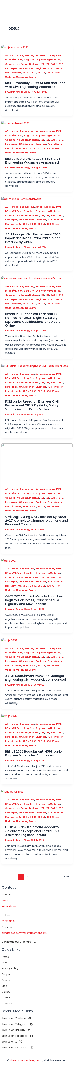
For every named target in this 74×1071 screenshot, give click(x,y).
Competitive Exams (16, 64)
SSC (34, 72)
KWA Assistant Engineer (32, 68)
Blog (26, 59)
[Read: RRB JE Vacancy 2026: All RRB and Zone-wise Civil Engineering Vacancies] (14, 47)
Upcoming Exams (26, 76)
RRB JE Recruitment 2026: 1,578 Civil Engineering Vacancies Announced (32, 160)
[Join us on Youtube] (16, 1018)
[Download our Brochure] (19, 942)
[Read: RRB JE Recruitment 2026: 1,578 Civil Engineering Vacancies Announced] (15, 123)
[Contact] (7, 1004)
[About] (5, 963)
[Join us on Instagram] (18, 1047)
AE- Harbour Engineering (19, 55)
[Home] (5, 957)
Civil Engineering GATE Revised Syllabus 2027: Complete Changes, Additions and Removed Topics (36, 521)
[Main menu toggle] (66, 7)
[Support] (7, 974)
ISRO (60, 64)
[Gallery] (6, 992)
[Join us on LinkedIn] (16, 1030)
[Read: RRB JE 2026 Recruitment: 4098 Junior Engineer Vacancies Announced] (9, 716)
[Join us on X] (12, 1042)
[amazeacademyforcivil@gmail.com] (24, 933)
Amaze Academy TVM (48, 55)
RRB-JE (27, 72)
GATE (53, 64)
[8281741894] (9, 921)
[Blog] (4, 986)
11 (40, 876)
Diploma (34, 64)
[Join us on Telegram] (17, 1024)
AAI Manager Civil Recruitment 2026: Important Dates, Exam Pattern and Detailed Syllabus (33, 238)
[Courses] (7, 980)
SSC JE (41, 72)
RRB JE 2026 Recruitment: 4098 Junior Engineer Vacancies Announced (34, 753)
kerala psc (11, 68)
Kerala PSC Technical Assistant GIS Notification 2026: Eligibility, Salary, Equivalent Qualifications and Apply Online (32, 320)
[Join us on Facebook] (17, 1036)
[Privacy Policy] (10, 968)
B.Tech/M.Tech (13, 59)
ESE (42, 64)
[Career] (6, 998)
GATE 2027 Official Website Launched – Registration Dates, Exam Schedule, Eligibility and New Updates (35, 600)
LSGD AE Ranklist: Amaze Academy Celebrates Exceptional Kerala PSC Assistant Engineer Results (32, 831)
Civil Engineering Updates (45, 59)
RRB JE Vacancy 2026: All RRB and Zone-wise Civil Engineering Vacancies (36, 85)
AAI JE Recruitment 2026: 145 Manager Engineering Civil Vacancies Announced (35, 678)
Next (68, 876)
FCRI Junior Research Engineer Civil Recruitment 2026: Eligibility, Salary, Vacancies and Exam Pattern (32, 405)
